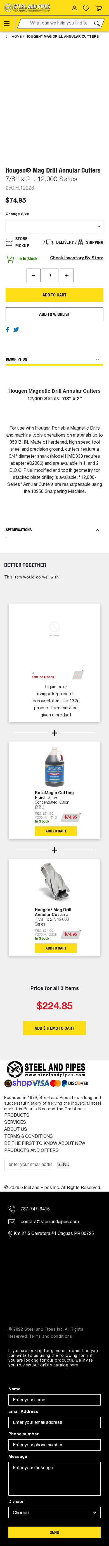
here (74, 1365)
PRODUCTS (16, 1116)
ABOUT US (15, 1130)
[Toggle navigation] (9, 23)
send (54, 1532)
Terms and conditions (50, 1337)
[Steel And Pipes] (27, 7)
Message (17, 1457)
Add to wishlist (54, 314)
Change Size (17, 214)
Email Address (23, 1412)
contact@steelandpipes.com (49, 1222)
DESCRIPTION (16, 359)
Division (16, 1502)
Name (14, 1389)
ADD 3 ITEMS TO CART (54, 1028)
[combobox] (54, 1512)
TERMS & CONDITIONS (28, 1137)
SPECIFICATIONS (19, 530)
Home (17, 36)
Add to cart (54, 295)
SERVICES (15, 1123)
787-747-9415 (35, 1209)
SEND (63, 1165)
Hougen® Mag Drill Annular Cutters (62, 36)
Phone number (23, 1434)
